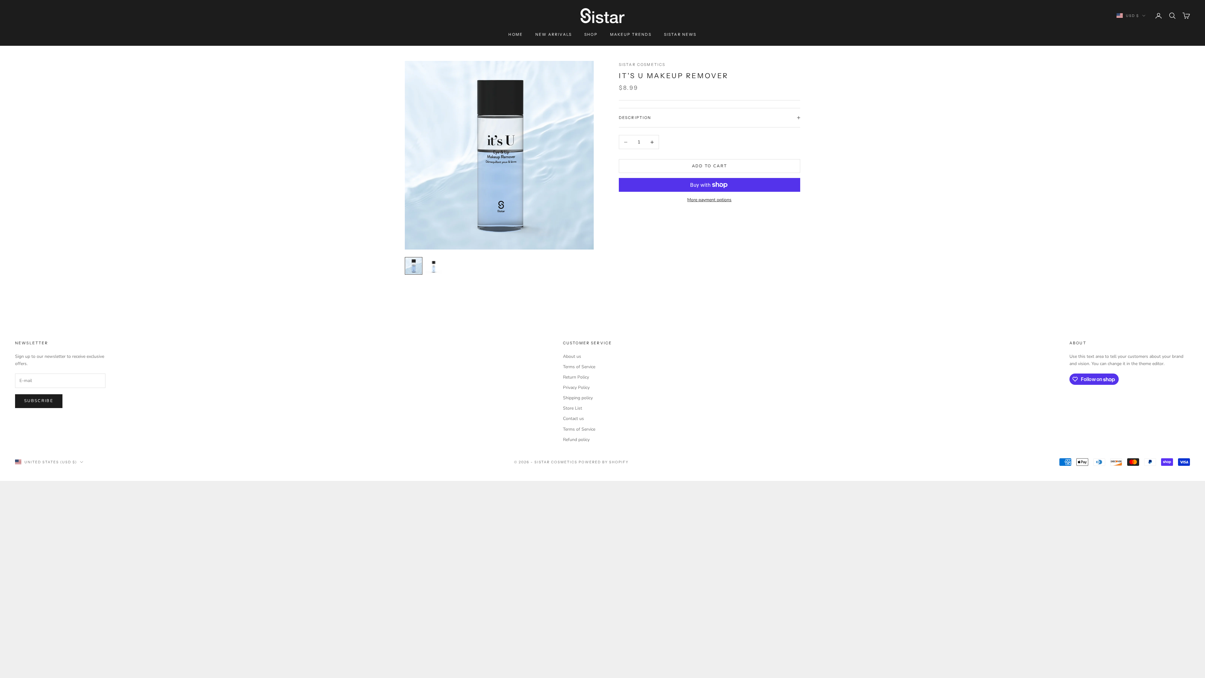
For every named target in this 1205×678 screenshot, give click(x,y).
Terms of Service (579, 367)
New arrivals (553, 34)
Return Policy (576, 377)
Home (515, 34)
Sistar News (680, 34)
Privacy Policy (576, 387)
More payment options (709, 200)
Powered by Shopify (604, 462)
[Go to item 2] (433, 266)
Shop (590, 34)
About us (572, 356)
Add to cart (709, 166)
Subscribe (38, 401)
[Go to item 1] (413, 266)
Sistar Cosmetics (642, 64)
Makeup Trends (630, 34)
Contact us (573, 419)
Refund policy (576, 440)
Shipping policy (578, 398)
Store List (572, 408)
